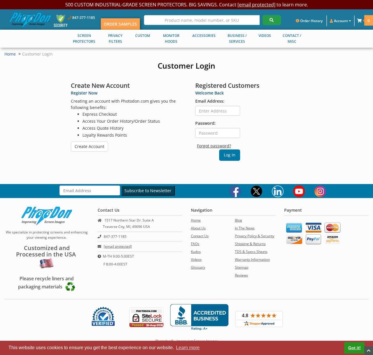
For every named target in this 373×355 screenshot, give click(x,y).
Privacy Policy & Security (254, 235)
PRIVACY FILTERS (115, 38)
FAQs (195, 243)
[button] (359, 20)
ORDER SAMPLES (120, 24)
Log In (229, 155)
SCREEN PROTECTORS (84, 38)
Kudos (196, 251)
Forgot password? (214, 146)
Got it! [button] (354, 347)
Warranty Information (252, 259)
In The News (245, 228)
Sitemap (241, 267)
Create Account (89, 146)
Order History (311, 20)
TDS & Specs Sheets (251, 251)
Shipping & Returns (250, 243)
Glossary (198, 267)
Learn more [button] (188, 347)
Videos (196, 259)
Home (10, 54)
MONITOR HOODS (171, 38)
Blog (238, 220)
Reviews (241, 275)
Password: (205, 123)
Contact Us (200, 235)
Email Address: (209, 101)
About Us (198, 228)
